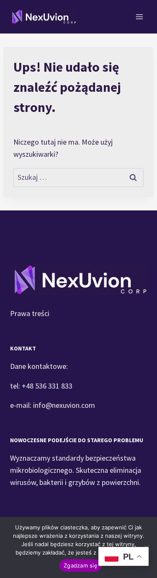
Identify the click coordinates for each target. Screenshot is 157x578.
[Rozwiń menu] (139, 16)
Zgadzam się (81, 565)
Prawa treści (29, 313)
